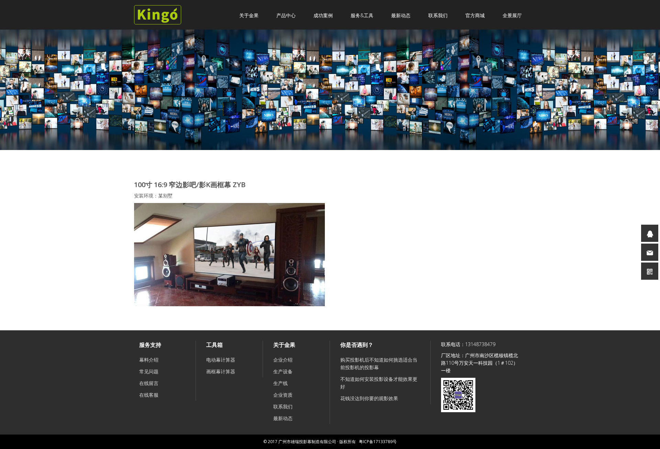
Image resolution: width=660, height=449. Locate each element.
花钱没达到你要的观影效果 (369, 398)
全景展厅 (512, 15)
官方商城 (475, 15)
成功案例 (323, 15)
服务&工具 (362, 15)
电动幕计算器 (220, 359)
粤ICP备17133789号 (378, 442)
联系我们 (438, 15)
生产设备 (283, 371)
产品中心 (286, 15)
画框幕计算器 (220, 371)
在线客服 (148, 395)
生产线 (280, 383)
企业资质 (283, 395)
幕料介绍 (148, 359)
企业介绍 (283, 359)
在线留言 (148, 383)
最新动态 (400, 15)
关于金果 (248, 15)
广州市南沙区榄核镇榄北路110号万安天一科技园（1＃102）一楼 (479, 363)
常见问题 (148, 371)
